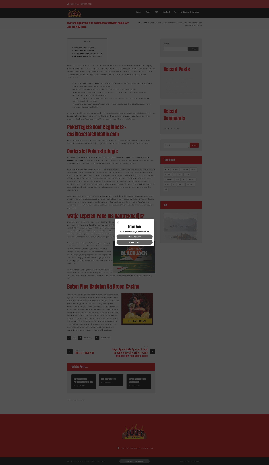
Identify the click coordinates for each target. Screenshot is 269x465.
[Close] (118, 222)
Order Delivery (134, 237)
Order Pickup (134, 242)
